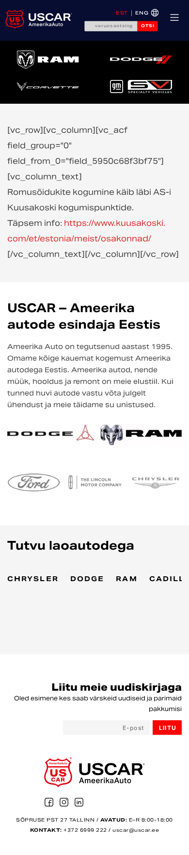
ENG (142, 13)
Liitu (167, 727)
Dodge (87, 579)
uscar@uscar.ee (135, 830)
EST (122, 13)
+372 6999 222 (85, 830)
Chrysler (33, 579)
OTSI (147, 26)
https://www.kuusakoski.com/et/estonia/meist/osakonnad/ (86, 232)
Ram (126, 579)
